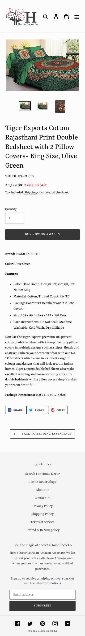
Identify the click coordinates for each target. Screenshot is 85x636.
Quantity (11, 209)
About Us (42, 490)
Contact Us (42, 498)
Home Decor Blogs (42, 482)
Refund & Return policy (43, 530)
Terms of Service (42, 522)
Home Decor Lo (47, 631)
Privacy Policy (42, 506)
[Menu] (77, 16)
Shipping (30, 192)
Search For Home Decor (42, 474)
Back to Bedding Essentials (46, 434)
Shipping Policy (42, 514)
